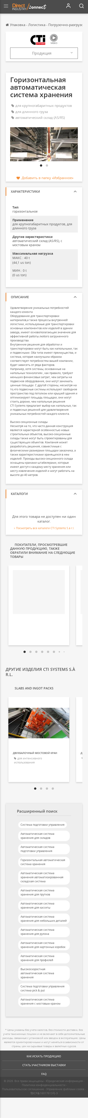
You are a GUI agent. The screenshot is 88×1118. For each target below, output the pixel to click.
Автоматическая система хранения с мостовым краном (40, 1001)
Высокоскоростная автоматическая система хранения (37, 973)
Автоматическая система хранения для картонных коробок (43, 945)
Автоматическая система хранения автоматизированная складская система (42, 877)
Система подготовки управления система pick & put (43, 988)
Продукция (41, 53)
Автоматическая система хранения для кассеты (37, 905)
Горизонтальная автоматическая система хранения (43, 862)
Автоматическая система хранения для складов (37, 836)
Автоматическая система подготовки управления (37, 849)
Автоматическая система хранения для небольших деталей (44, 919)
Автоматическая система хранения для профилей (37, 958)
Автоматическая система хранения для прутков (37, 892)
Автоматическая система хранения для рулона (37, 932)
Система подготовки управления (43, 825)
